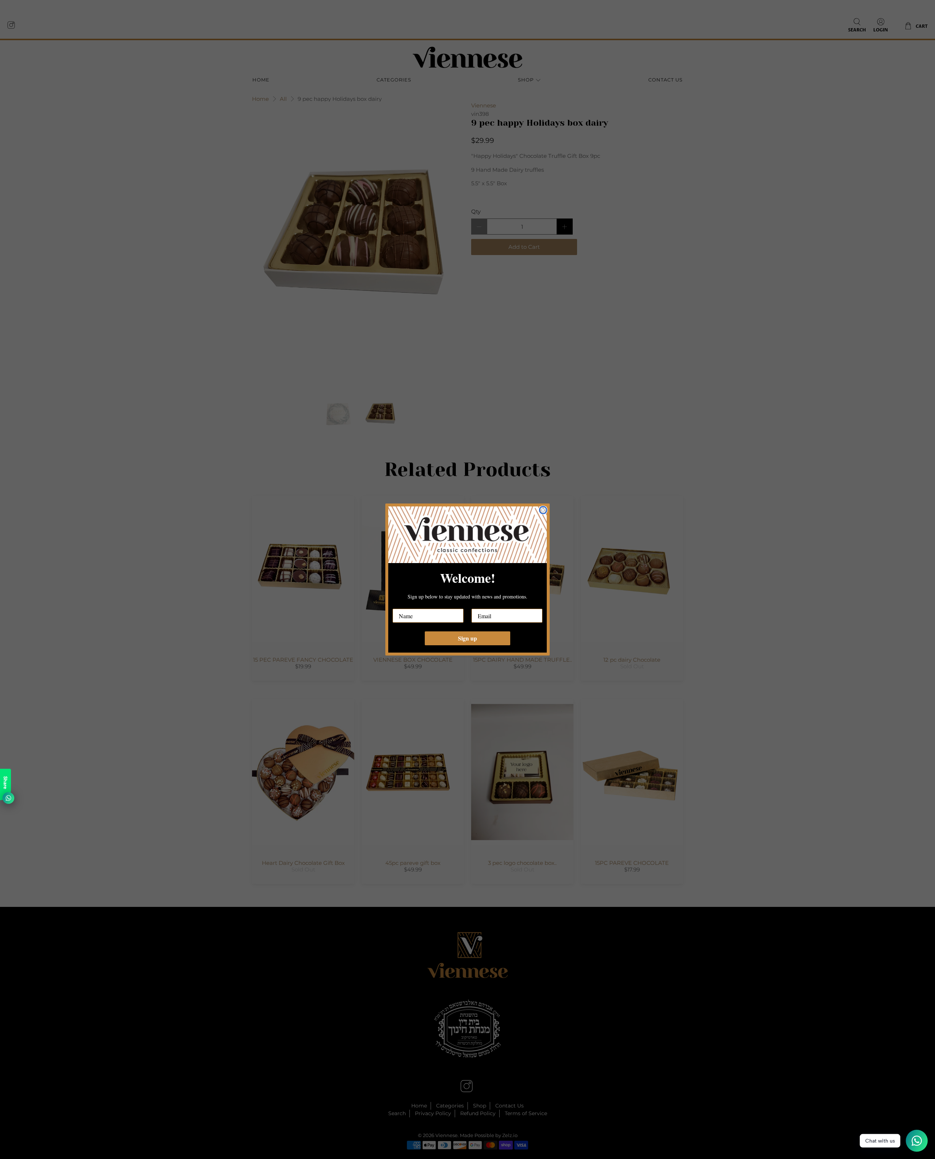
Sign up (467, 638)
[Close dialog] (543, 510)
